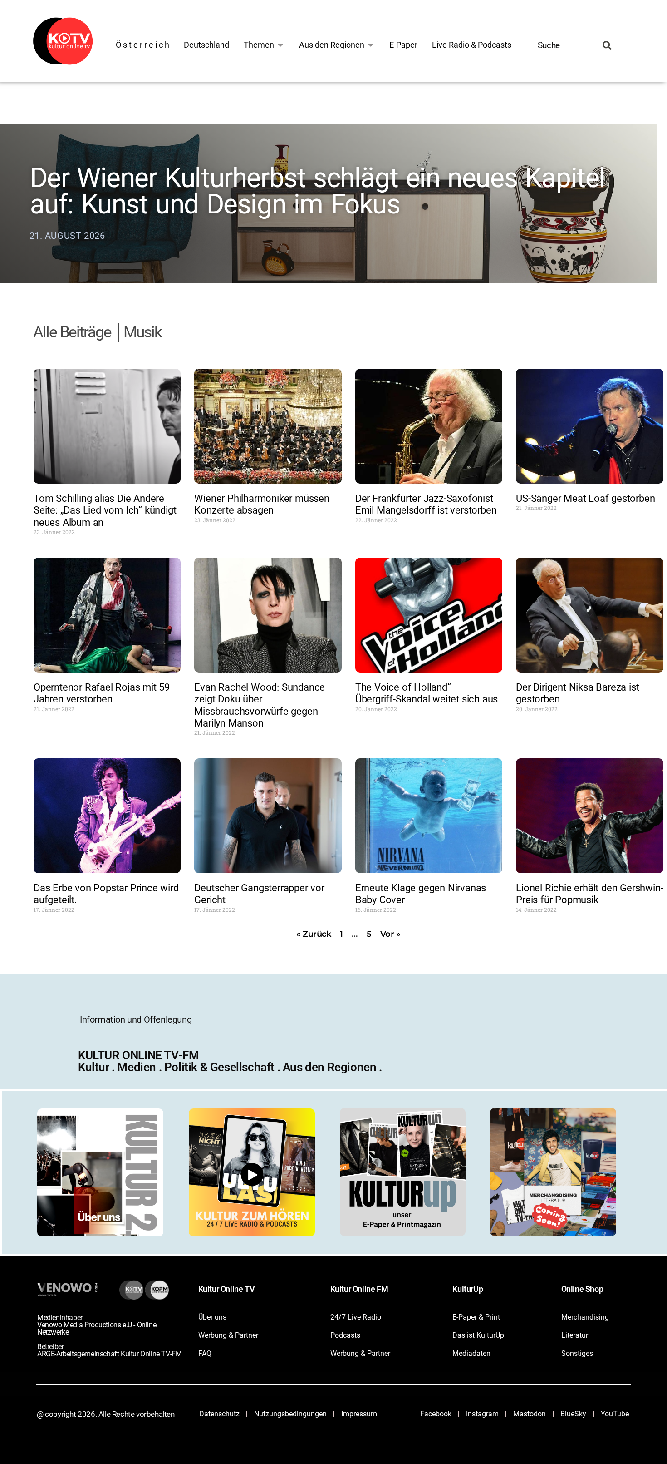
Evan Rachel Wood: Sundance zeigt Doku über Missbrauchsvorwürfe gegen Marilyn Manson (259, 705)
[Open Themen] (280, 45)
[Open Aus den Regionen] (371, 45)
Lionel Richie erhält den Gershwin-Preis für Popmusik (589, 893)
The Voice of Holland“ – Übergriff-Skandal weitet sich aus (426, 693)
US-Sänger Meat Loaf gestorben (585, 498)
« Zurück (313, 934)
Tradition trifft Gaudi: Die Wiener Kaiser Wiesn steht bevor (295, 236)
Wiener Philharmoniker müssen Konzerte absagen (261, 504)
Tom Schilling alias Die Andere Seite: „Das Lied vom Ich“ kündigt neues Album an (105, 510)
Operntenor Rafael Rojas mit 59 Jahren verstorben (102, 693)
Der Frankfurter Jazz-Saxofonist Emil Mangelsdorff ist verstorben (426, 504)
